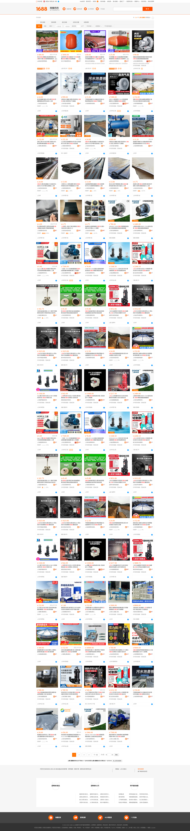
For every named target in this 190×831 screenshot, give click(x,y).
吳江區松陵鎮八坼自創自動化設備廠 (148, 799)
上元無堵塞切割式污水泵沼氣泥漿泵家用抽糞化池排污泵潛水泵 (118, 396)
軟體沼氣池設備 (95, 63)
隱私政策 (105, 825)
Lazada (153, 827)
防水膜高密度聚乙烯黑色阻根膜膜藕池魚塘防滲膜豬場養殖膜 (46, 227)
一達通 (148, 827)
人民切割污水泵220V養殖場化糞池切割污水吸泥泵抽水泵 (142, 269)
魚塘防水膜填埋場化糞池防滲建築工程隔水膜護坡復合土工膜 (142, 185)
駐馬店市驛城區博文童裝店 (126, 802)
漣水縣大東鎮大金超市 (135, 799)
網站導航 (125, 825)
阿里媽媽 (97, 827)
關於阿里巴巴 (112, 825)
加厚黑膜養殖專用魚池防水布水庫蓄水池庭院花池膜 (118, 354)
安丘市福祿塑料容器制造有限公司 (66, 61)
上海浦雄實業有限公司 (90, 400)
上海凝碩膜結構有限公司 (42, 654)
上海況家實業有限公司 (66, 315)
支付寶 (130, 827)
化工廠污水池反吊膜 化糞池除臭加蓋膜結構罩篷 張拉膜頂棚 (47, 608)
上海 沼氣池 (123, 769)
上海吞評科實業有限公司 (138, 315)
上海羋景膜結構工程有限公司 (90, 612)
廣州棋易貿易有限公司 (66, 357)
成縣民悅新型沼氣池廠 (106, 794)
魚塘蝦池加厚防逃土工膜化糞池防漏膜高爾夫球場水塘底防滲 (46, 735)
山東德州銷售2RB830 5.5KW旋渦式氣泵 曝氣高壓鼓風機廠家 (143, 227)
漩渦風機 (146, 63)
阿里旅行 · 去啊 (89, 827)
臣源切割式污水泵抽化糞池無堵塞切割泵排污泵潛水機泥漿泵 (70, 693)
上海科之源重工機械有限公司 (114, 612)
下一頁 (96, 755)
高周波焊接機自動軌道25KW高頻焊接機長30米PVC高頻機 (143, 651)
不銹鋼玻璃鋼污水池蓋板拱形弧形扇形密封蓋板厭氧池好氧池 (142, 693)
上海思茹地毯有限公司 (42, 103)
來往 (134, 827)
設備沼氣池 (118, 63)
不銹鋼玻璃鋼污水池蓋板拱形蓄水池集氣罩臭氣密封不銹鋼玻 (94, 100)
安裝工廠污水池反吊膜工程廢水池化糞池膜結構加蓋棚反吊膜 (46, 142)
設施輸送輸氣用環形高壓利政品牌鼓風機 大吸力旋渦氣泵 (46, 693)
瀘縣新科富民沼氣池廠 (96, 794)
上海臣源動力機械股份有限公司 (66, 696)
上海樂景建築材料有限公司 (66, 188)
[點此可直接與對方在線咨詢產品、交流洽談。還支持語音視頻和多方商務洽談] (56, 111)
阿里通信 (118, 827)
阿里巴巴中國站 (56, 827)
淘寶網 (70, 827)
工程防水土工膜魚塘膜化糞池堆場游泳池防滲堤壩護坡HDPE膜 (70, 185)
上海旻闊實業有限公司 (138, 654)
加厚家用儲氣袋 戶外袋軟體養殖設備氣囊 (70, 58)
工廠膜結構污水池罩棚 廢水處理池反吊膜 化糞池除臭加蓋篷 (94, 608)
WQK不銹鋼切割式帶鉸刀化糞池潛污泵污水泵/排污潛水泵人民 (95, 693)
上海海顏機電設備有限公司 (114, 400)
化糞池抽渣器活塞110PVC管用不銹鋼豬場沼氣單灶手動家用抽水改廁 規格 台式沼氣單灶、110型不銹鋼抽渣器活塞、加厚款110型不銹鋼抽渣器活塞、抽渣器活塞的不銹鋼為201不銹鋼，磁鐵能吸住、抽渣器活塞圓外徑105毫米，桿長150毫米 (47, 312)
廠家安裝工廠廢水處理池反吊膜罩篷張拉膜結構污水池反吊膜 (142, 354)
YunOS (113, 827)
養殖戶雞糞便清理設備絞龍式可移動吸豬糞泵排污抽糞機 (118, 608)
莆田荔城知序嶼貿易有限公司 (66, 400)
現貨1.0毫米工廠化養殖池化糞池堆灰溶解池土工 (70, 227)
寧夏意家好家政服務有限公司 (147, 794)
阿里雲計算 (107, 827)
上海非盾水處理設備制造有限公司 (66, 103)
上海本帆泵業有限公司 (114, 654)
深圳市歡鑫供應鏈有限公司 (42, 357)
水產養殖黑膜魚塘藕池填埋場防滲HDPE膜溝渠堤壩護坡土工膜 (94, 185)
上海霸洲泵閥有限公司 (66, 146)
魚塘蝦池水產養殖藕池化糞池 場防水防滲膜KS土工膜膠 (94, 227)
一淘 (83, 827)
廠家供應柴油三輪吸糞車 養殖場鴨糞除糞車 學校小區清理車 (118, 735)
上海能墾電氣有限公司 (114, 273)
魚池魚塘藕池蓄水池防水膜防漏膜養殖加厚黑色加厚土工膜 (46, 100)
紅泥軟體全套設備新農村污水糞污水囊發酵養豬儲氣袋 (46, 58)
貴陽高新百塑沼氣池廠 (106, 797)
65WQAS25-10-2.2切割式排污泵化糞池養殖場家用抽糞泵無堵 (118, 269)
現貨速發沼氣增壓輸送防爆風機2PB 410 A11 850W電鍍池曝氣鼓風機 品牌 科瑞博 (71, 735)
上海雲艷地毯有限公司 (42, 230)
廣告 (56, 59)
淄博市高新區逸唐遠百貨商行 (114, 315)
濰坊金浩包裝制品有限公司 (90, 61)
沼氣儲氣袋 (88, 63)
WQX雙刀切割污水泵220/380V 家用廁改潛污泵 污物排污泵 (47, 396)
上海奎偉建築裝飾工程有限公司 (138, 103)
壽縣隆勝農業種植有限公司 (136, 802)
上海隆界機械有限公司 (42, 400)
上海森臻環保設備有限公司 (90, 103)
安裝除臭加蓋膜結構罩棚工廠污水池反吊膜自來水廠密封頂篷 (142, 100)
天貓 (75, 827)
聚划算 (79, 827)
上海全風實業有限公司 (138, 61)
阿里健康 (143, 827)
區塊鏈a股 (121, 794)
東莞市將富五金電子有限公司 (147, 797)
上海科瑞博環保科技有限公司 (114, 230)
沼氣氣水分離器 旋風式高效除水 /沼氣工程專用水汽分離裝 (71, 100)
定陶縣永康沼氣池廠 (95, 797)
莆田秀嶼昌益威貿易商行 (138, 569)
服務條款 (99, 825)
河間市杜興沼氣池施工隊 (85, 802)
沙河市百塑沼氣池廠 (95, 799)
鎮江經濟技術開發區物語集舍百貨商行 (114, 696)
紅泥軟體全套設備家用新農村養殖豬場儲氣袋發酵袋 (118, 58)
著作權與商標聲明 (85, 825)
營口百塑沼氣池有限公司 (85, 799)
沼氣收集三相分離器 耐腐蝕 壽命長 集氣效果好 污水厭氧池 (142, 608)
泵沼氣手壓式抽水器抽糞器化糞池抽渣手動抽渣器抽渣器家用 (70, 312)
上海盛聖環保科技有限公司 (42, 273)
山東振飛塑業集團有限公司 (42, 61)
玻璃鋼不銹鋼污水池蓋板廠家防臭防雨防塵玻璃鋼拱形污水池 (142, 142)
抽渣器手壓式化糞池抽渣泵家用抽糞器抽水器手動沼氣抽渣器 (94, 312)
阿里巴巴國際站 (47, 827)
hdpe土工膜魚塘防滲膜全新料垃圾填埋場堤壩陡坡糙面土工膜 (46, 269)
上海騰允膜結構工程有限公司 (42, 146)
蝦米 (102, 827)
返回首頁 (109, 760)
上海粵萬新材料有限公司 (66, 612)
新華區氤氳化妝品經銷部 (135, 794)
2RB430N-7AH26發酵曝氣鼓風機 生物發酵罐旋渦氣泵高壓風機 (119, 227)
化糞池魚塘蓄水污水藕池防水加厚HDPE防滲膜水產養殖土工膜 (46, 185)
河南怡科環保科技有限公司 (138, 612)
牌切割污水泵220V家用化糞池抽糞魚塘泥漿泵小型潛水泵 (70, 396)
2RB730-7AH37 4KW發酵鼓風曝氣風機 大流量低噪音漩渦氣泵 (94, 735)
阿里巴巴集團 (37, 827)
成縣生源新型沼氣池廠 (85, 797)
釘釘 (138, 827)
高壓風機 (135, 63)
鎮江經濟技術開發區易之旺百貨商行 (138, 273)
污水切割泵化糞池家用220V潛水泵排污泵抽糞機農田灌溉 (142, 312)
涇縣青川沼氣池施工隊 (106, 799)
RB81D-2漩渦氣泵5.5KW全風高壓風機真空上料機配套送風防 (118, 100)
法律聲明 (93, 825)
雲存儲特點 (122, 797)
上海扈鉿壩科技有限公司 (42, 315)
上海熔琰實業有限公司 (90, 315)
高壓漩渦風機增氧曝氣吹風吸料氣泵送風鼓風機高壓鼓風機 (142, 58)
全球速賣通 (65, 827)
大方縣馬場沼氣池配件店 (96, 802)
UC (127, 827)
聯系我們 (119, 825)
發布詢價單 (141, 769)
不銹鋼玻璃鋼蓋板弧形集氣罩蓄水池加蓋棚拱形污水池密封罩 (94, 354)
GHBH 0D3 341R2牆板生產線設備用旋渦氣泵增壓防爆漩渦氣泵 (94, 269)
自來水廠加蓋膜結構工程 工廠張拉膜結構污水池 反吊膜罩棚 (70, 651)
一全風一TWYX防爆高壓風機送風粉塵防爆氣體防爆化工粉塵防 (70, 269)
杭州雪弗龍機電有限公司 (90, 696)
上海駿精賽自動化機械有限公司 (90, 654)
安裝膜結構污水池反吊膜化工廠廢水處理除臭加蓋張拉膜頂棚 (46, 651)
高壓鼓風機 (141, 63)
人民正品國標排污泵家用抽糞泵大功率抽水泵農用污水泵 (118, 312)
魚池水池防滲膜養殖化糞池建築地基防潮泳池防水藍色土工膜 (118, 185)
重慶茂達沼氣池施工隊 (85, 794)
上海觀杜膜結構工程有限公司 (42, 612)
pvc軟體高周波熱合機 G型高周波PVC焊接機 (95, 396)
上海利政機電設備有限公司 (42, 696)
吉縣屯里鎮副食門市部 (145, 802)
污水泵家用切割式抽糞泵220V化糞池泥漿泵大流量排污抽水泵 (118, 651)
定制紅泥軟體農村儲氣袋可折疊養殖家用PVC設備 (94, 58)
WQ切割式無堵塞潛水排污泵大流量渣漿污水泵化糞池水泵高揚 (71, 142)
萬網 (123, 827)
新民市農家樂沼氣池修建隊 (107, 802)
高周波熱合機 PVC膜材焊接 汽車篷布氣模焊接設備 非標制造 (95, 651)
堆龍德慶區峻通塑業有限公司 (136, 797)
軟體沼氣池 (112, 63)
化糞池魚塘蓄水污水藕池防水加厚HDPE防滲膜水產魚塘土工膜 (94, 142)
